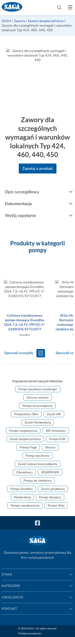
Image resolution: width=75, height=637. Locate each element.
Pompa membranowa (25, 505)
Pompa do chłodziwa (37, 480)
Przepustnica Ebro (26, 414)
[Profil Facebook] (37, 522)
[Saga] (26, 7)
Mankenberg (22, 497)
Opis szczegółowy (22, 192)
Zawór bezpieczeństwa (25, 439)
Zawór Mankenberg (38, 422)
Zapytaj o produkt (37, 168)
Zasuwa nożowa (37, 397)
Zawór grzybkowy (53, 489)
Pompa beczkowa (37, 456)
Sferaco (50, 447)
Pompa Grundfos (21, 489)
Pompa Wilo (56, 505)
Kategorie (11, 586)
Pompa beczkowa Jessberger (37, 389)
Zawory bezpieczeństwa (45, 21)
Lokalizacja (12, 597)
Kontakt (9, 608)
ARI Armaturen (56, 431)
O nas (7, 574)
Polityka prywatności (30, 633)
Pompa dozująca (50, 497)
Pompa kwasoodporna (37, 406)
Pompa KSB (57, 439)
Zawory (19, 21)
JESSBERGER (50, 472)
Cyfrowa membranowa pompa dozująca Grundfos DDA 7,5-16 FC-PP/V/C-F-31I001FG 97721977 (24, 322)
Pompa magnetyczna (23, 431)
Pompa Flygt (28, 447)
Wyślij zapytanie (20, 215)
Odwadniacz (24, 472)
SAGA (6, 21)
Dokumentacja (18, 204)
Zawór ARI (54, 414)
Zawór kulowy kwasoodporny (37, 464)
